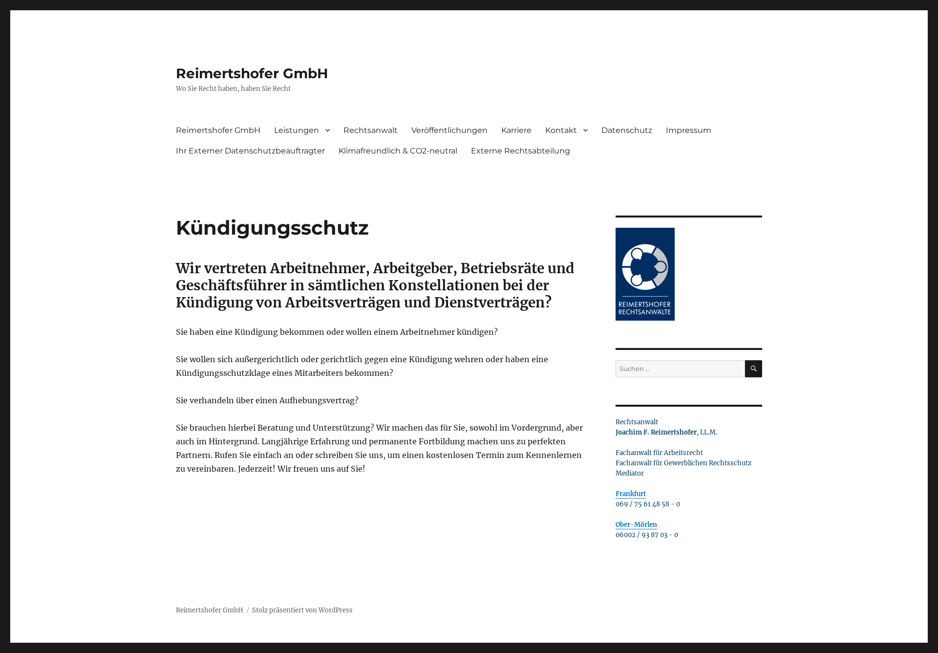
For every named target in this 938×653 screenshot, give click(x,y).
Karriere (516, 130)
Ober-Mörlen (636, 525)
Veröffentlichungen (449, 130)
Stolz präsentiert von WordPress (302, 610)
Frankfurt (631, 494)
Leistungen (296, 130)
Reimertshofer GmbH (252, 73)
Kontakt (561, 130)
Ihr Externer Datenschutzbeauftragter (250, 150)
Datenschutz (626, 130)
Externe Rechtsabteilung (520, 150)
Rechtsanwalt (370, 130)
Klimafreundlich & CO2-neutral (398, 150)
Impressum (688, 130)
